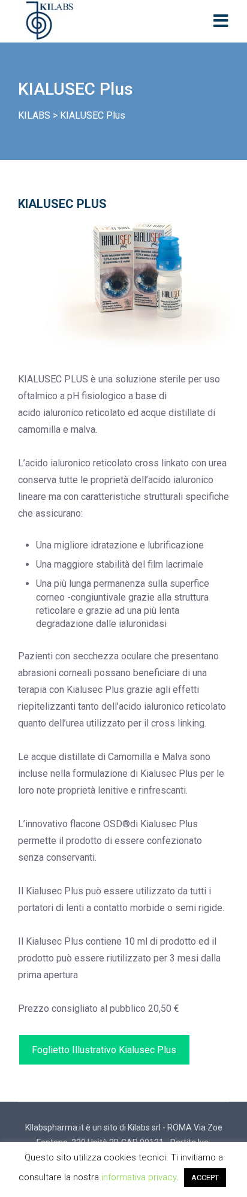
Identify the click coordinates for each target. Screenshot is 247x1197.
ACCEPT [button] (205, 1177)
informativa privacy (138, 1177)
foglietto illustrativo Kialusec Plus (104, 1050)
